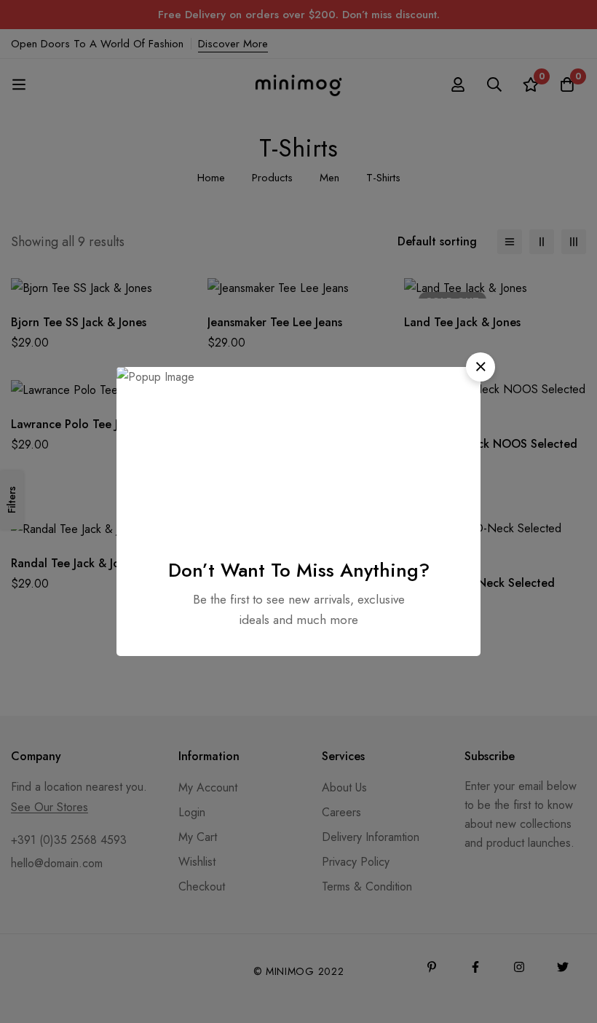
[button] (480, 367)
